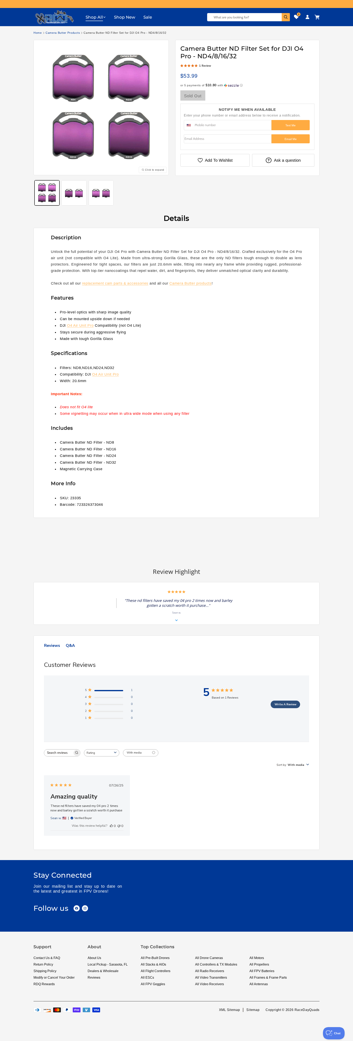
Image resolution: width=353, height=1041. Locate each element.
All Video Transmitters (211, 977)
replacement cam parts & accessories (115, 283)
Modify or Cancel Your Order (54, 977)
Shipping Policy (45, 971)
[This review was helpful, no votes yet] (111, 826)
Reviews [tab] (52, 645)
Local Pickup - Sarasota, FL (108, 964)
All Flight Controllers (155, 971)
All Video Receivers (209, 984)
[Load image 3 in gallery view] (101, 192)
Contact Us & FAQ (47, 958)
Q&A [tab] (70, 645)
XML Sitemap (229, 1010)
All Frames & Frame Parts (268, 977)
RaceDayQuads (307, 1010)
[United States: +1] (188, 125)
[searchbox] (58, 752)
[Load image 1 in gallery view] (47, 192)
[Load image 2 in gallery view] (73, 192)
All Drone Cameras (209, 958)
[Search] (286, 17)
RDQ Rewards (44, 984)
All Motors (256, 958)
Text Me (290, 125)
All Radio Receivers (209, 971)
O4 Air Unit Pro (80, 325)
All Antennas (258, 984)
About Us (94, 958)
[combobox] (101, 752)
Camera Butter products (190, 283)
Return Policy (43, 964)
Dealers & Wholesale (103, 971)
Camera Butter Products (63, 32)
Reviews (94, 977)
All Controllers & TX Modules (216, 964)
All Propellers (259, 964)
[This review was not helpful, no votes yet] (118, 826)
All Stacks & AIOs (153, 964)
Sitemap (252, 1010)
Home (38, 32)
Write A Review (285, 704)
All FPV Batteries (261, 971)
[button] (96, 17)
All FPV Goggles (153, 984)
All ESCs (147, 977)
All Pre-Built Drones (155, 958)
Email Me (291, 139)
